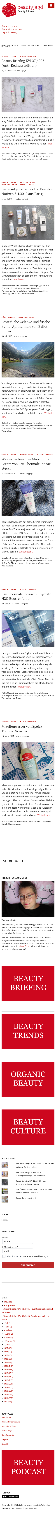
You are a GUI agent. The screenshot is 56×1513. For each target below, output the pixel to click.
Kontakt (5, 1444)
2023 (8, 1355)
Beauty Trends (9, 25)
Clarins (50, 153)
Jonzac (40, 695)
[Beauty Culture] (28, 1144)
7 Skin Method (8, 693)
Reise (22, 185)
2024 (8, 1351)
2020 (8, 1365)
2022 (8, 1358)
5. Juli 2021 (6, 70)
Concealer (6, 156)
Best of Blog (6, 1430)
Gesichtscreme (42, 558)
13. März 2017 (8, 736)
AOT (30, 153)
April (9, 1333)
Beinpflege (17, 423)
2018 (8, 1373)
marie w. (29, 159)
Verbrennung (31, 563)
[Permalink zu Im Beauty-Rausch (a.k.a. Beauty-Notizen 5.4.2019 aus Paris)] (28, 239)
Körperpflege (9, 317)
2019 (8, 1369)
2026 (8, 1301)
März (9, 1337)
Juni (8, 1326)
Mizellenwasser (21, 821)
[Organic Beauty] (28, 1097)
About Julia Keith (9, 1426)
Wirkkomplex (43, 563)
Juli (8, 1323)
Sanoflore (43, 291)
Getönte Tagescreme (16, 159)
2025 (8, 1348)
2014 (8, 1387)
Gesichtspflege (10, 56)
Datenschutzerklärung (34, 1256)
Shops (31, 185)
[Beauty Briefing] (28, 1001)
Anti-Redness (22, 153)
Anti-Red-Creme (8, 153)
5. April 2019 (7, 199)
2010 (8, 1401)
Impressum (6, 1417)
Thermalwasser (41, 159)
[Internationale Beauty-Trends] (28, 1049)
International (27, 183)
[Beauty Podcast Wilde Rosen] (28, 1485)
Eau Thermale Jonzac (33, 156)
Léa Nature (49, 695)
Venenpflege (7, 431)
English (5, 1439)
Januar (9, 1344)
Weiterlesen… (18, 279)
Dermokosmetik (22, 693)
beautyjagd (21, 70)
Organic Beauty (10, 32)
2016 (8, 1380)
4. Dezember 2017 (10, 473)
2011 (8, 1398)
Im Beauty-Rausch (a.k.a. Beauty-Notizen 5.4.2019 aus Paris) (27, 191)
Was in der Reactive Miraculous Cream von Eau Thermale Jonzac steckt (26, 463)
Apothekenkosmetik (10, 285)
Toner (18, 698)
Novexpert (35, 288)
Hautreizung (7, 560)
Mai (8, 1330)
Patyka (24, 291)
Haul (45, 285)
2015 (8, 1383)
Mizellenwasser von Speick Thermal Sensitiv (22, 728)
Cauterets (27, 423)
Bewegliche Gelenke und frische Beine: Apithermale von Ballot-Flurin (26, 326)
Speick (4, 824)
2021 (8, 1362)
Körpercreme (19, 560)
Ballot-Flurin (7, 423)
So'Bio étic (15, 293)
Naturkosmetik (28, 56)
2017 (8, 1376)
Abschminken (7, 821)
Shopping (6, 293)
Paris (18, 291)
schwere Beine (25, 428)
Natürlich (48, 425)
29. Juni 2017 (7, 603)
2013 (8, 1390)
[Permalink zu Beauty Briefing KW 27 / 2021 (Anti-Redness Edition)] (28, 111)
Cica (3, 558)
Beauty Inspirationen (12, 29)
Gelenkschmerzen (9, 425)
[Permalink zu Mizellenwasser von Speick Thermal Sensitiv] (28, 778)
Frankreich (37, 423)
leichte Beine (23, 425)
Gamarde (24, 285)
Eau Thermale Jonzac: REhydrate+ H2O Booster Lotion (27, 596)
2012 (8, 1394)
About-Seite (24, 946)
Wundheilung (7, 565)
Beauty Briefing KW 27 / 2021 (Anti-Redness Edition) (24, 63)
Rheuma (14, 428)
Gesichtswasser (30, 695)
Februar (10, 1341)
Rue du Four (33, 291)
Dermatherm (17, 156)
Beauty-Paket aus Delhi (26, 1198)
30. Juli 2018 (7, 336)
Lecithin (29, 560)
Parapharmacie (8, 291)
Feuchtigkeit (7, 695)
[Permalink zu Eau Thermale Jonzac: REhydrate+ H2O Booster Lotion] (28, 646)
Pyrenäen (6, 428)
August (10, 1305)
